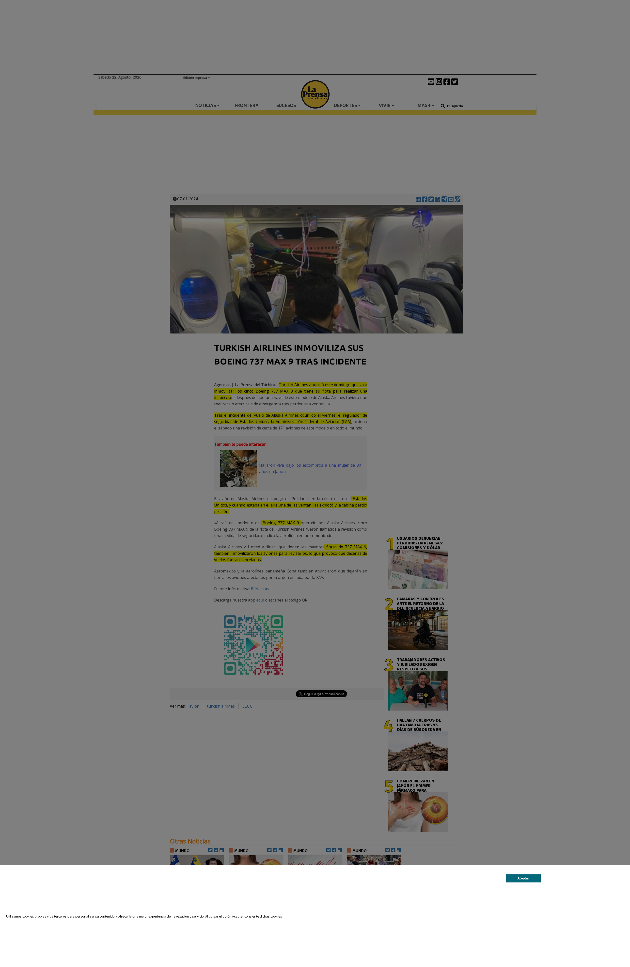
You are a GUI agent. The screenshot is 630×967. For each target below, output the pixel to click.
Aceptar (523, 878)
